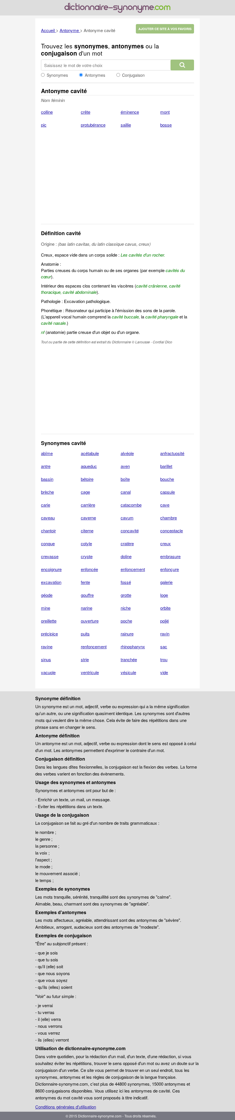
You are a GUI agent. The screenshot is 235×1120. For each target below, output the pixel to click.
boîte (125, 479)
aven (125, 466)
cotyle (86, 543)
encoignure (51, 569)
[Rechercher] (182, 65)
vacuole (48, 672)
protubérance (93, 125)
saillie (126, 125)
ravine (46, 646)
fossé (126, 582)
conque (48, 543)
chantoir (48, 530)
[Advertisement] (117, 179)
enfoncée (89, 569)
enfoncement (133, 569)
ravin (164, 634)
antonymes (127, 46)
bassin (47, 479)
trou (163, 659)
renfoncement (94, 646)
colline (47, 112)
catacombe (131, 505)
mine (45, 608)
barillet (166, 466)
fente (85, 582)
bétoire (87, 479)
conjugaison (59, 53)
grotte (126, 595)
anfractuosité (172, 453)
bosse (166, 125)
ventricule (90, 672)
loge (164, 595)
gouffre (87, 595)
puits (85, 634)
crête (85, 112)
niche (126, 608)
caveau (48, 518)
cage (85, 492)
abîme (47, 453)
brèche (47, 492)
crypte (87, 556)
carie (45, 505)
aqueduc (89, 466)
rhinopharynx (133, 646)
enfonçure (169, 569)
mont (165, 112)
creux (165, 543)
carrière (88, 505)
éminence (130, 112)
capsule (167, 492)
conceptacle (171, 530)
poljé (164, 621)
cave (164, 505)
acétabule (90, 453)
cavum (127, 518)
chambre (168, 518)
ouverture (90, 621)
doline (126, 556)
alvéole (127, 453)
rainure (127, 634)
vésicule (128, 672)
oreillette (48, 621)
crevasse (49, 556)
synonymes (91, 46)
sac (163, 646)
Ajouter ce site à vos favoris (164, 29)
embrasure (170, 556)
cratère (127, 543)
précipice (49, 634)
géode (46, 595)
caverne (88, 518)
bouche (167, 479)
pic (43, 125)
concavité (130, 530)
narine (86, 608)
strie (85, 659)
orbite (165, 608)
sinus (46, 659)
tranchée (129, 659)
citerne (87, 530)
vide (164, 672)
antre (45, 466)
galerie (166, 582)
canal (126, 492)
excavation (51, 582)
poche (126, 621)
